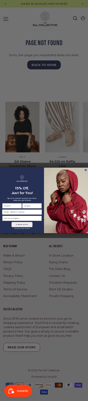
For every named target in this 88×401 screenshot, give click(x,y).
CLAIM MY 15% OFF (22, 224)
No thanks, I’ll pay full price (22, 228)
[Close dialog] (86, 170)
